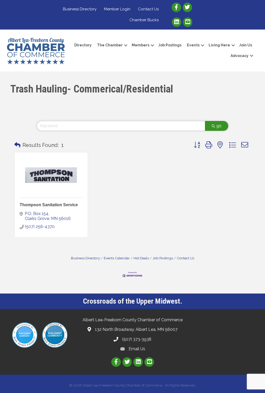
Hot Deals (141, 258)
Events (193, 45)
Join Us (245, 45)
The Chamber (110, 45)
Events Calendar (117, 258)
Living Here (219, 45)
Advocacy (239, 56)
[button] (17, 145)
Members (140, 45)
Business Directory (80, 9)
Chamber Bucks (144, 20)
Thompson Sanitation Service (49, 205)
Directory (83, 45)
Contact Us (148, 9)
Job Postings (169, 45)
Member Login (117, 9)
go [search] (219, 125)
